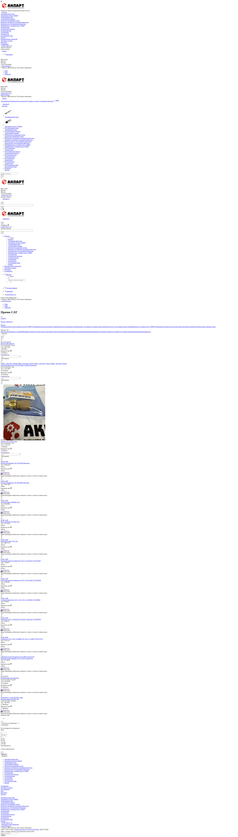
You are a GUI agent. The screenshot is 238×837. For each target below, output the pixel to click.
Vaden (50, 332)
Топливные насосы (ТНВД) (23, 327)
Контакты (4, 792)
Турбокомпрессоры (38, 327)
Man (24, 332)
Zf (72, 332)
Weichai (135, 332)
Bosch (74, 332)
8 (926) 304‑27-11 (6, 46)
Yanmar (144, 332)
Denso (91, 332)
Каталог (10, 239)
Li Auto (17, 332)
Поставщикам (5, 789)
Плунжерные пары (210, 327)
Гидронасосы (199, 327)
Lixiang (46, 332)
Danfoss (12, 332)
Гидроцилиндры (182, 327)
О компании (5, 786)
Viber (6, 71)
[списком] (3, 335)
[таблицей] (4, 335)
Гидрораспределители (170, 327)
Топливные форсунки (8, 327)
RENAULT (120, 332)
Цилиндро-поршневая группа (67, 327)
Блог (2, 791)
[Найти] (2, 176)
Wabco (69, 332)
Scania (54, 332)
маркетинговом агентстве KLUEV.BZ (27, 829)
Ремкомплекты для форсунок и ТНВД (142, 327)
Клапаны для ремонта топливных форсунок (91, 327)
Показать (4, 754)
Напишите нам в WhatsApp (10, 824)
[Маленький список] (1, 337)
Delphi (87, 332)
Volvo (58, 332)
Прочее (148, 332)
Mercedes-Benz (5, 332)
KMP (21, 332)
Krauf (83, 332)
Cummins (79, 332)
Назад (12, 238)
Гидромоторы (158, 327)
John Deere (40, 332)
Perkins (95, 332)
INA (99, 332)
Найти (3, 835)
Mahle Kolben (29, 332)
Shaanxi (126, 332)
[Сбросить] (2, 752)
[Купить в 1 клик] (1, 338)
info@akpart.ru (6, 66)
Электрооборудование (51, 327)
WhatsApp (7, 74)
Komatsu (103, 332)
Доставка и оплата (6, 787)
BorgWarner (63, 332)
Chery (35, 332)
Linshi (107, 332)
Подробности (5, 354)
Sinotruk (130, 332)
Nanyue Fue (112, 332)
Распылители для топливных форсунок (117, 327)
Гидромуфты (191, 327)
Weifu (140, 332)
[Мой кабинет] (1, 201)
